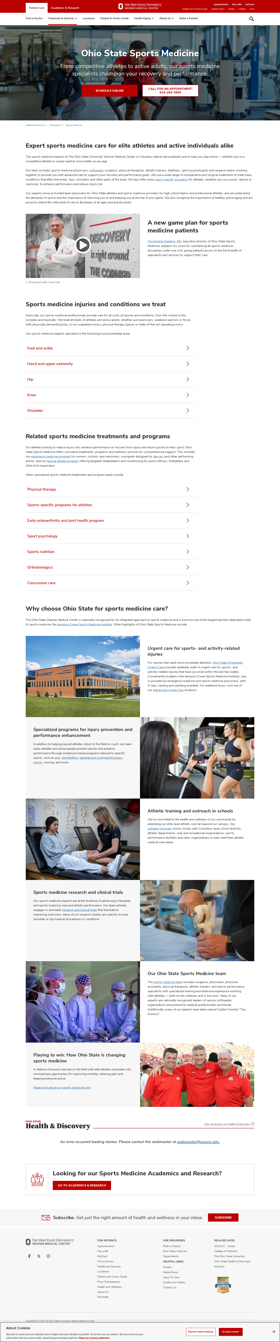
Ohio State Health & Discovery (232, 1261)
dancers (158, 456)
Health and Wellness (109, 1287)
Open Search (251, 19)
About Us (165, 18)
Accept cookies (230, 1331)
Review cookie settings (201, 1331)
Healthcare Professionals (195, 9)
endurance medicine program (50, 456)
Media (231, 9)
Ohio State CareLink (175, 1251)
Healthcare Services (35, 125)
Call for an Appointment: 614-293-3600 (170, 90)
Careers (242, 9)
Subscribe (223, 1217)
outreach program (160, 828)
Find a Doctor (34, 18)
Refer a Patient (188, 18)
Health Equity (142, 18)
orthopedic (96, 170)
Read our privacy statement (94, 1338)
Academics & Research (65, 8)
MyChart (249, 4)
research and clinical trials (79, 910)
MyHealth (103, 1297)
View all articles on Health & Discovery (227, 1124)
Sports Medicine (74, 125)
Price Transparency (108, 1281)
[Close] (274, 1332)
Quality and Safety (174, 1282)
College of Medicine (225, 1251)
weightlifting (69, 758)
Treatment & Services (61, 18)
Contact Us (169, 1287)
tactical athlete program (62, 461)
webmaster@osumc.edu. (198, 1141)
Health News (218, 9)
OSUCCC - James (224, 1246)
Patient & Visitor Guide (114, 18)
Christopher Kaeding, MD (165, 241)
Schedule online (110, 91)
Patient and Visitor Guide (112, 1276)
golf (57, 758)
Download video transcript (44, 282)
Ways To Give (171, 1277)
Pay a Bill (237, 4)
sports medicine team (168, 982)
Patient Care (36, 8)
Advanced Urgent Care (168, 690)
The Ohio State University (229, 1256)
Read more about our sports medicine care (62, 1088)
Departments (171, 1256)
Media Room (170, 1272)
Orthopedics (55, 125)
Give (252, 9)
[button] (83, 246)
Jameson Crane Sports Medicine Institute (84, 624)
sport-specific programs (171, 179)
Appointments (221, 4)
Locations (89, 18)
